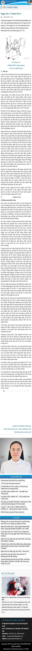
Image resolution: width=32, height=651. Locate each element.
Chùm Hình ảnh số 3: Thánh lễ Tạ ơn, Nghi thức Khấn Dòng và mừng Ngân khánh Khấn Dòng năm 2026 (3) (15, 534)
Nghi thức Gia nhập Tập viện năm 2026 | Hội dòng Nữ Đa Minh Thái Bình (16, 540)
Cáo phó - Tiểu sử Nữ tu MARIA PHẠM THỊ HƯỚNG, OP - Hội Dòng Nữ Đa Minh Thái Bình (14, 508)
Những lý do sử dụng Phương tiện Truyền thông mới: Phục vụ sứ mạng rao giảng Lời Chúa (15, 522)
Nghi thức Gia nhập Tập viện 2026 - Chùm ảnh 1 (15, 551)
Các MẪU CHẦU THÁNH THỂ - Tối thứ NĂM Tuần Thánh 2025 (15, 498)
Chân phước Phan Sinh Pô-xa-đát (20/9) (13, 480)
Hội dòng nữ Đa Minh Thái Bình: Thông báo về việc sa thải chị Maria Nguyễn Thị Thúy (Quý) (16, 503)
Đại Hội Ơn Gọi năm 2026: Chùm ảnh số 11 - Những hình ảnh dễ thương (14, 555)
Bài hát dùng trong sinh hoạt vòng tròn (12, 512)
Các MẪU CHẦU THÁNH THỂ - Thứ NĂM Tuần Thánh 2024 (14, 493)
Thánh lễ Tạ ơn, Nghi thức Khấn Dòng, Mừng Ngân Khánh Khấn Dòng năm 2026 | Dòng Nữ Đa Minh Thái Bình (16, 546)
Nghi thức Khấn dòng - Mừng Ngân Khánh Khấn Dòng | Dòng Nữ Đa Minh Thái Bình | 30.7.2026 (15, 528)
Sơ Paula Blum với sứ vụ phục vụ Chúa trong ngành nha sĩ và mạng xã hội (14, 487)
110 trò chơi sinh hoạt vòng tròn (10, 483)
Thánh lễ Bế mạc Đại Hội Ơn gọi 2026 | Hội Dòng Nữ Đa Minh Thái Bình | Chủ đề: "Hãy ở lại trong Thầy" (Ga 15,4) (15, 561)
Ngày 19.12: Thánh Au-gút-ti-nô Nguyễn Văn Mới (15, 598)
